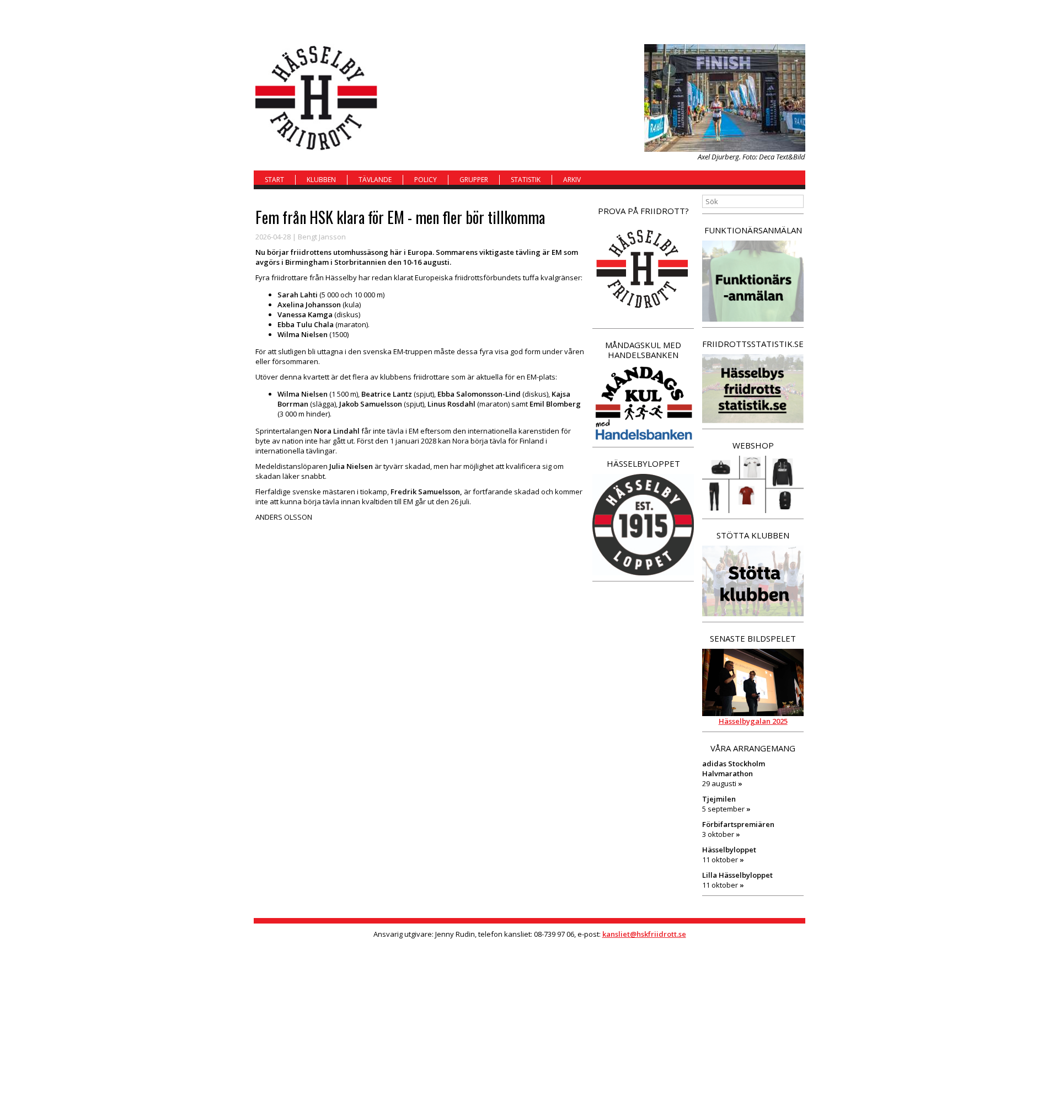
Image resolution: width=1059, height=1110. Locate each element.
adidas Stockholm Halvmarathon (733, 768)
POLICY (425, 179)
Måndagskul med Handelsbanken (643, 349)
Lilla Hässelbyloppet (737, 875)
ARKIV (572, 179)
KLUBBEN (321, 179)
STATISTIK (526, 179)
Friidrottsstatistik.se (753, 343)
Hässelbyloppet (643, 463)
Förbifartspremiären (738, 824)
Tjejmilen (719, 799)
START (274, 179)
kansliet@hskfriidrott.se (644, 934)
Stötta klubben (752, 535)
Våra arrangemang (752, 748)
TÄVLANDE (375, 179)
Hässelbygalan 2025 (753, 721)
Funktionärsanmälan (753, 230)
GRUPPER (473, 179)
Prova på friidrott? (643, 210)
